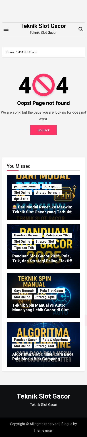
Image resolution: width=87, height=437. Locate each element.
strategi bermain (47, 192)
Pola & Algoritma (55, 340)
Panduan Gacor (25, 340)
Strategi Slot (44, 241)
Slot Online (22, 192)
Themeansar (43, 430)
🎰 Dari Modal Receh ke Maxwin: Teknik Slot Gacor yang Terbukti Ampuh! (42, 212)
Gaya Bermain (24, 291)
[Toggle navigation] (6, 29)
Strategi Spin (45, 297)
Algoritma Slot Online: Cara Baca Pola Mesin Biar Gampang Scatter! (42, 359)
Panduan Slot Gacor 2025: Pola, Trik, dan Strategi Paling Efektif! (42, 258)
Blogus (66, 424)
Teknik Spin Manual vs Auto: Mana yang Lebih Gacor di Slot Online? (40, 310)
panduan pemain (26, 186)
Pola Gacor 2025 (58, 235)
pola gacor (52, 186)
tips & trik (21, 199)
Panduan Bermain (27, 235)
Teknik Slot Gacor (43, 26)
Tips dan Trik (24, 248)
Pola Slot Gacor (51, 291)
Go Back (43, 130)
